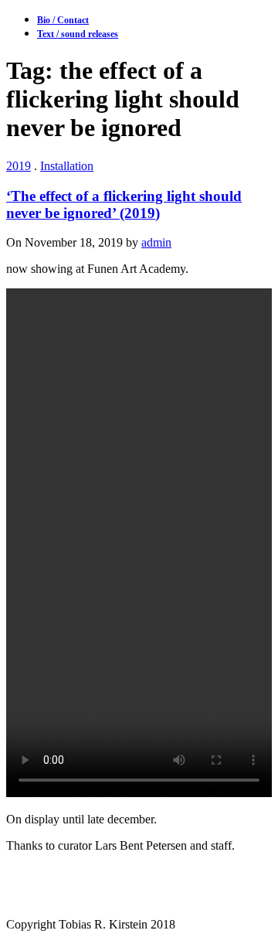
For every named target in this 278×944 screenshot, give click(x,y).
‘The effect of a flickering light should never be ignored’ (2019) (124, 204)
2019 (18, 165)
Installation (66, 165)
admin (156, 242)
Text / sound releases (77, 34)
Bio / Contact (63, 20)
